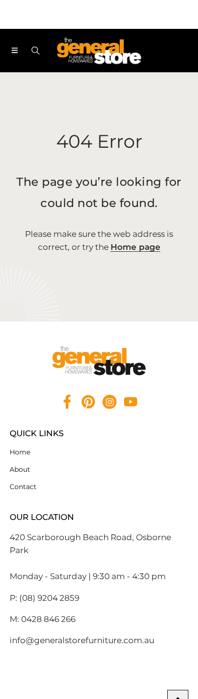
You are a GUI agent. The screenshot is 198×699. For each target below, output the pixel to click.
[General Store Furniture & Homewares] (99, 50)
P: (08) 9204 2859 (44, 598)
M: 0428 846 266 (42, 619)
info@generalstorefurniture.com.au (82, 640)
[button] (14, 50)
